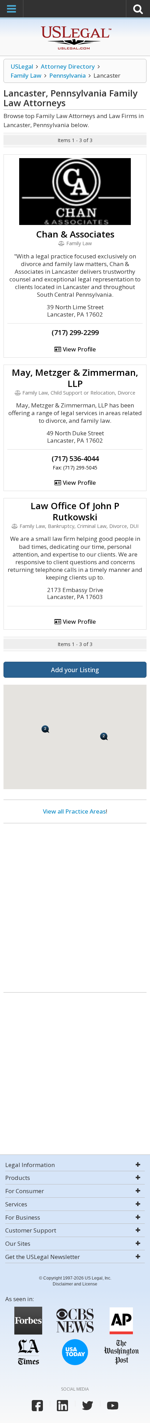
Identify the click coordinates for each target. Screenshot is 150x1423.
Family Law (26, 75)
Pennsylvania (67, 75)
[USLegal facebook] (37, 1405)
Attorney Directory (68, 66)
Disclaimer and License (75, 1284)
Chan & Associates (75, 234)
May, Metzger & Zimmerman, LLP (75, 378)
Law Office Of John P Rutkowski (75, 511)
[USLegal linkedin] (62, 1405)
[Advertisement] (75, 905)
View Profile (78, 349)
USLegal (21, 66)
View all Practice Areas (74, 811)
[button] (104, 736)
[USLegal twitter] (87, 1405)
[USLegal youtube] (112, 1405)
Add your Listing (75, 670)
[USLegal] (75, 27)
